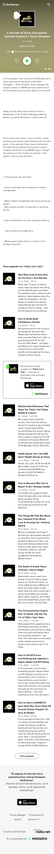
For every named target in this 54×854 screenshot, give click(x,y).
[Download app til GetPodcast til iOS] (34, 385)
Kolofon (18, 820)
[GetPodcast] (11, 4)
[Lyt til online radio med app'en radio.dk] (42, 831)
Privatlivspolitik (36, 815)
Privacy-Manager (18, 815)
